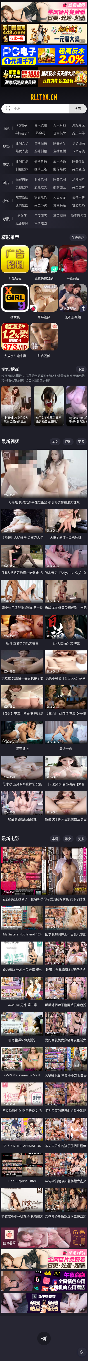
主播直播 (59, 151)
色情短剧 (40, 223)
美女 (55, 442)
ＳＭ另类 (78, 151)
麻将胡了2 (22, 133)
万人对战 (59, 125)
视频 (6, 146)
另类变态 (78, 169)
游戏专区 (78, 125)
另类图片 (78, 187)
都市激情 (22, 197)
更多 (81, 442)
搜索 (77, 108)
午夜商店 (40, 215)
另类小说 (40, 205)
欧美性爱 (78, 161)
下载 (81, 369)
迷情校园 (22, 205)
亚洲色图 (40, 179)
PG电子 (22, 125)
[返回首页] (82, 1351)
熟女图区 (59, 187)
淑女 (68, 839)
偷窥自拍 (22, 179)
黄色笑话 (59, 205)
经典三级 (40, 169)
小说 (6, 200)
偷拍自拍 (40, 161)
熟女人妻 (22, 151)
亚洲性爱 (22, 161)
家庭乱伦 (40, 197)
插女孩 (22, 215)
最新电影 (10, 839)
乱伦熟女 (59, 169)
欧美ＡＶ (59, 143)
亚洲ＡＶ (22, 143)
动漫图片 (78, 179)
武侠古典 (78, 197)
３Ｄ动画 (78, 143)
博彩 (6, 128)
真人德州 (40, 125)
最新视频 (10, 441)
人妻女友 (59, 197)
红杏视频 (22, 223)
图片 (6, 182)
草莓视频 (59, 215)
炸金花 (40, 133)
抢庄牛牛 (78, 133)
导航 (6, 218)
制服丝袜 (22, 169)
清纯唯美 (40, 187)
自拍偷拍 (40, 143)
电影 (6, 164)
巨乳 (68, 442)
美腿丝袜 (22, 187)
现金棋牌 (59, 133)
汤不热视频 (78, 215)
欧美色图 (59, 179)
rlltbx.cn (44, 97)
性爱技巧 (78, 205)
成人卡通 (59, 161)
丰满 (55, 839)
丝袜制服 (40, 151)
